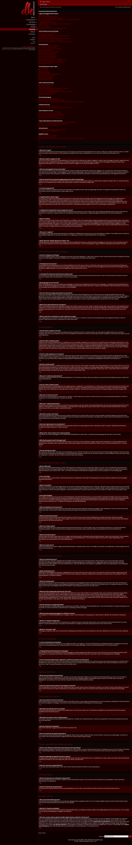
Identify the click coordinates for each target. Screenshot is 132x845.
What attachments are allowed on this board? (53, 130)
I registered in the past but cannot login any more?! (54, 24)
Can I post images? (44, 72)
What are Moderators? (45, 85)
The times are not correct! (46, 34)
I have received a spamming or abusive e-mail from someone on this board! (61, 102)
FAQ (34, 41)
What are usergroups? (45, 87)
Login (33, 37)
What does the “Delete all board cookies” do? (52, 28)
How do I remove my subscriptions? (49, 125)
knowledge (31, 24)
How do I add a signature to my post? (50, 49)
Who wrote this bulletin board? (48, 135)
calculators (30, 20)
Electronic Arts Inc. (7, 48)
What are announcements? (47, 75)
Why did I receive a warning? (47, 58)
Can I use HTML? (43, 69)
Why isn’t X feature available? (47, 137)
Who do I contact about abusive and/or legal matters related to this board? (61, 138)
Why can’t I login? (44, 15)
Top (40, 155)
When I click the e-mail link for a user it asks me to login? (55, 41)
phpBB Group (89, 801)
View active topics (56, 7)
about (32, 32)
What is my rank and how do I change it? (51, 40)
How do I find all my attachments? (49, 131)
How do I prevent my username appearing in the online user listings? (59, 19)
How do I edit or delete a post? (48, 47)
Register (32, 39)
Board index (43, 4)
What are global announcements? (49, 74)
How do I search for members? (48, 116)
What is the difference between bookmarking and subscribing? (57, 122)
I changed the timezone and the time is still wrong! (54, 36)
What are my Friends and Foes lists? (49, 106)
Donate (128, 2)
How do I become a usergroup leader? (50, 90)
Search (33, 43)
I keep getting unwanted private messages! (52, 100)
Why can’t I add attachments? (48, 56)
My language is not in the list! (47, 37)
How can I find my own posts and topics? (51, 118)
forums (32, 29)
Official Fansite (11, 47)
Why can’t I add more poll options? (49, 52)
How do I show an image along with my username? (54, 38)
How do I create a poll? (45, 50)
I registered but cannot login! (47, 22)
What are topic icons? (45, 80)
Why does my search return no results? (50, 113)
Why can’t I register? (45, 27)
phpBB (77, 840)
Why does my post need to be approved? (51, 62)
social (33, 27)
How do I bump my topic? (46, 63)
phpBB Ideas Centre (119, 810)
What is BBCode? (44, 68)
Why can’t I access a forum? (47, 55)
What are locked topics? (46, 78)
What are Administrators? (46, 84)
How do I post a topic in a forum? (49, 46)
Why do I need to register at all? (48, 16)
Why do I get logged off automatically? (50, 18)
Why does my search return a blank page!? (51, 115)
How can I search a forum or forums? (50, 112)
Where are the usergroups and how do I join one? (53, 88)
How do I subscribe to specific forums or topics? (53, 124)
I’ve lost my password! (45, 21)
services (32, 22)
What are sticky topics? (46, 77)
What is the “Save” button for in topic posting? (52, 60)
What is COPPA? (43, 25)
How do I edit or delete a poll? (47, 53)
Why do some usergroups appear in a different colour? (55, 91)
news (33, 17)
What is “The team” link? (46, 94)
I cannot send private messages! (48, 99)
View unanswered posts (46, 7)
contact (32, 34)
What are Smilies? (44, 71)
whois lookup (76, 820)
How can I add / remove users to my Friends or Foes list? (55, 108)
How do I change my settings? (48, 33)
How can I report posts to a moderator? (50, 59)
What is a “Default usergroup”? (48, 93)
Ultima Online (17, 47)
